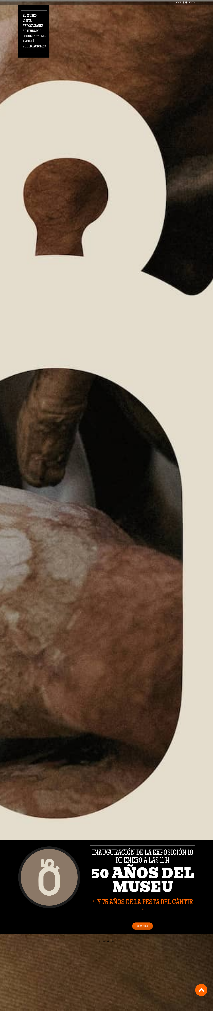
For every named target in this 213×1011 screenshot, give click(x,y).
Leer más (142, 921)
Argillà (28, 41)
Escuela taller (34, 36)
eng (192, 2)
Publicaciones (34, 47)
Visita (27, 21)
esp (185, 2)
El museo (30, 16)
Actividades (32, 31)
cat (178, 2)
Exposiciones (33, 26)
